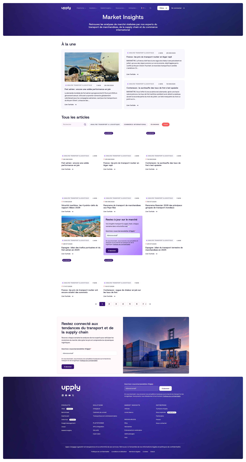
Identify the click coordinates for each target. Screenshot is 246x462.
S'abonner (112, 251)
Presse (158, 419)
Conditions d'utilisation (119, 452)
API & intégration (98, 427)
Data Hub (65, 419)
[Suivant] (150, 304)
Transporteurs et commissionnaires (105, 416)
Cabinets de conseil (99, 412)
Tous (166, 124)
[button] (70, 104)
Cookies (145, 452)
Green (64, 427)
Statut (152, 452)
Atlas (63, 409)
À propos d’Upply (162, 409)
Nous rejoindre (161, 412)
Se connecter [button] (176, 8)
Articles (127, 409)
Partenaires (160, 416)
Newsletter (128, 427)
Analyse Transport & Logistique (79, 85)
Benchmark (65, 412)
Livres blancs (129, 412)
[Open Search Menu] (150, 8)
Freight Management (68, 423)
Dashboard (65, 416)
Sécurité (96, 430)
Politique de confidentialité (121, 244)
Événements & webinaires (133, 430)
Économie (155, 124)
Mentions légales (134, 452)
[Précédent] (96, 304)
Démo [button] (162, 8)
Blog (126, 423)
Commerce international (135, 124)
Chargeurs (96, 409)
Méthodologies (130, 434)
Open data (96, 434)
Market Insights (67, 430)
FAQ (126, 437)
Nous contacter (161, 423)
